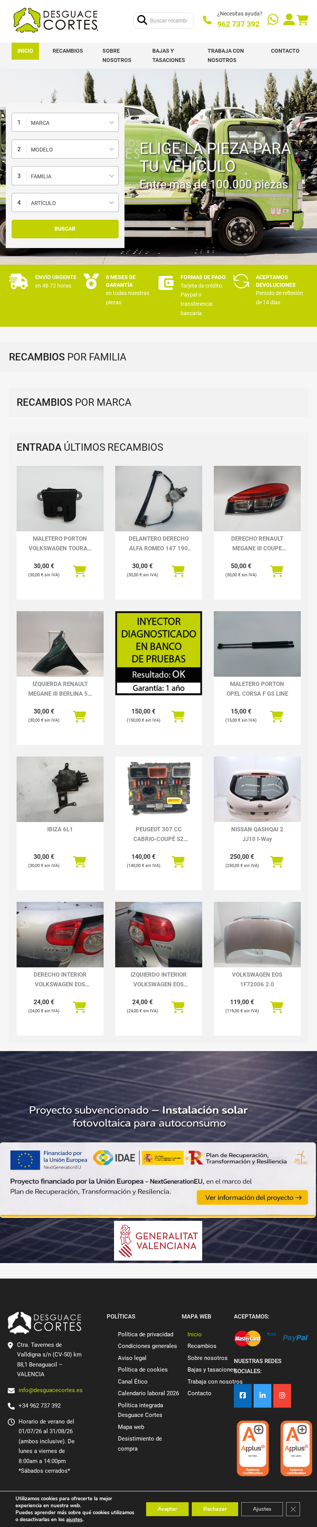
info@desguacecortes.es (51, 1390)
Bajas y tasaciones (168, 55)
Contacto (285, 51)
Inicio (25, 51)
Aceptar (167, 1509)
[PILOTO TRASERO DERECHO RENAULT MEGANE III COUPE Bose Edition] (257, 498)
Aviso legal (132, 1358)
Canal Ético (133, 1381)
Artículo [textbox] (43, 203)
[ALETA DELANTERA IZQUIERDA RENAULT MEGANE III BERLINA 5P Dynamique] (60, 644)
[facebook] (243, 1396)
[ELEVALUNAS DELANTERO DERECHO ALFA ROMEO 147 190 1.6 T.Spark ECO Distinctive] (158, 498)
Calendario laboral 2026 (148, 1393)
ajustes (74, 1519)
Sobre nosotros (116, 55)
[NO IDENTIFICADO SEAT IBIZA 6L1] (60, 789)
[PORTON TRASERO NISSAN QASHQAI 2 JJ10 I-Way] (257, 789)
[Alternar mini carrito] (302, 20)
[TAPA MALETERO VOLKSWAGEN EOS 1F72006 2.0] (257, 934)
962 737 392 (238, 24)
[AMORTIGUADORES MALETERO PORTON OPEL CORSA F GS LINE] (257, 644)
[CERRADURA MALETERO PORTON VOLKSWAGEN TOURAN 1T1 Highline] (60, 498)
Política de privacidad (145, 1334)
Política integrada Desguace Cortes (140, 1410)
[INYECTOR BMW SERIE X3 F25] (158, 653)
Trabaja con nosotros (226, 55)
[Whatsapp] (273, 20)
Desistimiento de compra (140, 1443)
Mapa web (131, 1427)
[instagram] (282, 1396)
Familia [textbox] (41, 176)
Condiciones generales (147, 1346)
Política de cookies (143, 1369)
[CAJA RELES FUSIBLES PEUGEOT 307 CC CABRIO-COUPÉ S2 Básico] (158, 789)
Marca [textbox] (40, 123)
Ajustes (262, 1509)
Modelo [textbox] (42, 149)
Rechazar (215, 1509)
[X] (262, 1396)
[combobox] (65, 122)
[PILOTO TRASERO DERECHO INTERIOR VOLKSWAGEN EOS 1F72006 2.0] (60, 934)
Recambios (68, 51)
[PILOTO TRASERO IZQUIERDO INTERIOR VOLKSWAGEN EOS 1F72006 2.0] (158, 934)
